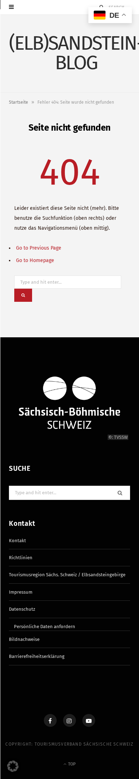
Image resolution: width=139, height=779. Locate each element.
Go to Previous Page (38, 248)
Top (71, 764)
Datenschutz (22, 609)
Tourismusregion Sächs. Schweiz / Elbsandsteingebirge (67, 574)
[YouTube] (88, 720)
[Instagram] (69, 720)
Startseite (18, 102)
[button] (13, 766)
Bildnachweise (24, 639)
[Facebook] (50, 720)
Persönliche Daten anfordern (44, 626)
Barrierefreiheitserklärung (37, 656)
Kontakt (17, 540)
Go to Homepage (35, 260)
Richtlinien (20, 557)
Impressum (20, 592)
